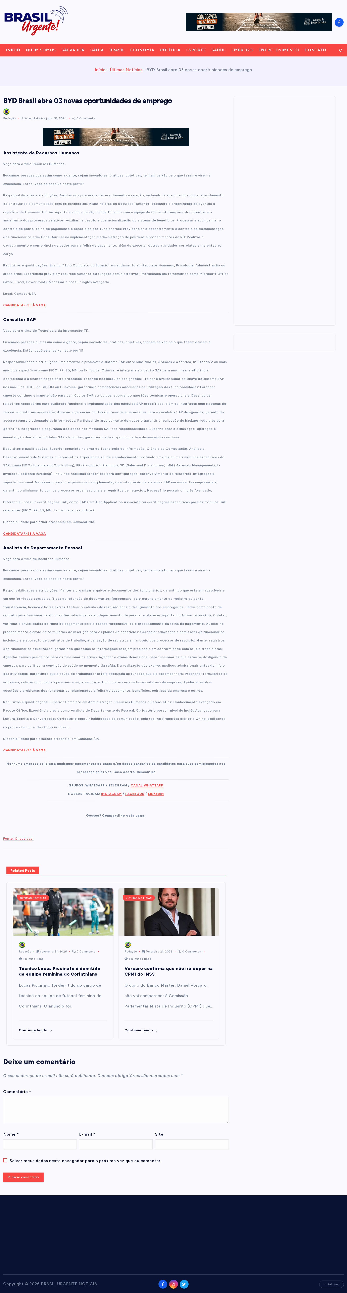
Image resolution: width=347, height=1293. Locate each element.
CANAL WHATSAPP (147, 785)
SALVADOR (73, 50)
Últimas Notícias (126, 69)
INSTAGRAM (111, 794)
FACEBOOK (134, 794)
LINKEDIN (156, 794)
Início (100, 69)
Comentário (17, 1091)
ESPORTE (196, 50)
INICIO (13, 50)
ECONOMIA (142, 50)
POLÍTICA (170, 50)
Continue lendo (33, 1030)
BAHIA (97, 50)
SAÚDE (218, 50)
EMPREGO (242, 50)
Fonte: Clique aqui (18, 838)
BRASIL (117, 50)
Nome (11, 1134)
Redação (9, 118)
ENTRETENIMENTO (278, 50)
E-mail (87, 1134)
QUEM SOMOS (41, 50)
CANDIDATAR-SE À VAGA (24, 305)
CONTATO (315, 50)
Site (159, 1134)
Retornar (334, 1284)
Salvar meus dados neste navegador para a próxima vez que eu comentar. (86, 1160)
